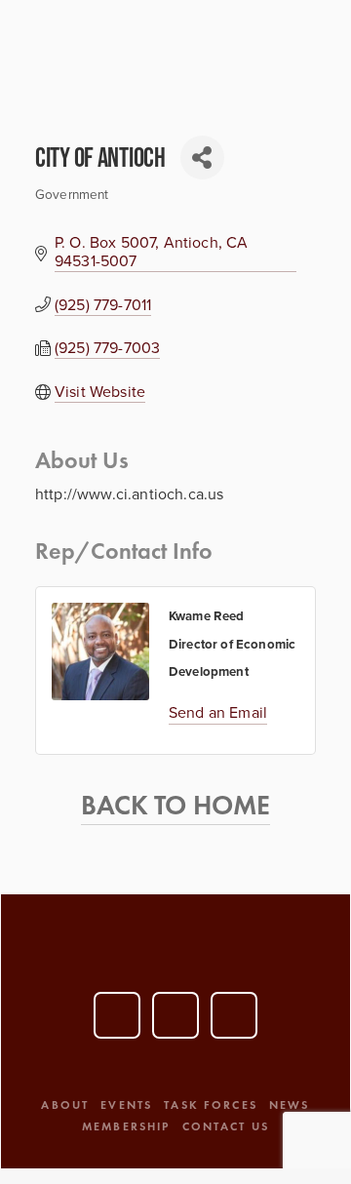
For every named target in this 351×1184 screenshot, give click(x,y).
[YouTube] (117, 1015)
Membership (126, 1126)
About (65, 1104)
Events (126, 1104)
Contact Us (226, 1126)
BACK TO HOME (176, 805)
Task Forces (210, 1104)
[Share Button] (202, 157)
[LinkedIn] (175, 1015)
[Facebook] (234, 1015)
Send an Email (218, 712)
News (289, 1104)
